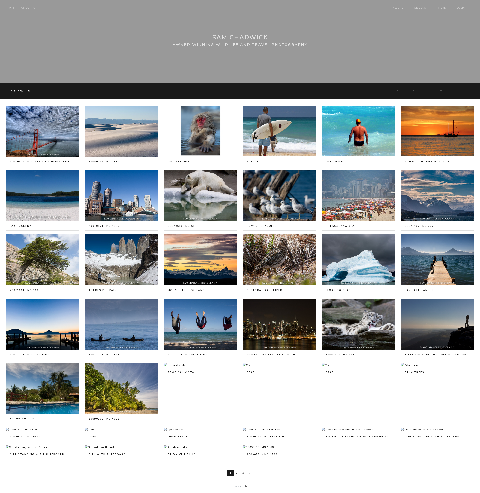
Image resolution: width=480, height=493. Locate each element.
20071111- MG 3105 (25, 290)
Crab (251, 372)
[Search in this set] (382, 91)
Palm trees (414, 372)
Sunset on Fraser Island (427, 161)
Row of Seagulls (262, 226)
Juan (93, 436)
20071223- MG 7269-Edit (30, 354)
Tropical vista (181, 372)
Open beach (178, 436)
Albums (398, 7)
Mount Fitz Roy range (187, 290)
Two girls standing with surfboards (358, 436)
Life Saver (334, 161)
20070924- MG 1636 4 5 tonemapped (39, 161)
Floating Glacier (341, 290)
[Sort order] (396, 91)
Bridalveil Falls (182, 454)
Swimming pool (23, 418)
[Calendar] (439, 91)
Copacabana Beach (342, 226)
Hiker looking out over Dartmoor (435, 354)
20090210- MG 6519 (25, 436)
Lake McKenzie (22, 226)
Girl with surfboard (107, 454)
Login (461, 7)
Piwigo (245, 486)
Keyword (23, 91)
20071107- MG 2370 (420, 226)
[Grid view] (453, 91)
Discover (421, 7)
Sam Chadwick (21, 8)
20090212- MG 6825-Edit (267, 436)
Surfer (253, 161)
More (442, 7)
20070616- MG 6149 (183, 226)
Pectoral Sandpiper (264, 290)
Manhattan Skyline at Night (272, 354)
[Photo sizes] (411, 91)
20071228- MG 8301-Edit (188, 354)
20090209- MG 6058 (104, 419)
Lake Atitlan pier (420, 290)
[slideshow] (425, 91)
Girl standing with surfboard (432, 436)
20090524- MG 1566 (262, 454)
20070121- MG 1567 (104, 226)
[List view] (466, 91)
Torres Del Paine (104, 290)
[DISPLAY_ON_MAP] (448, 88)
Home (7, 91)
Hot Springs (179, 161)
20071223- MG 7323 (104, 354)
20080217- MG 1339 (104, 161)
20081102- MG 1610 (341, 354)
